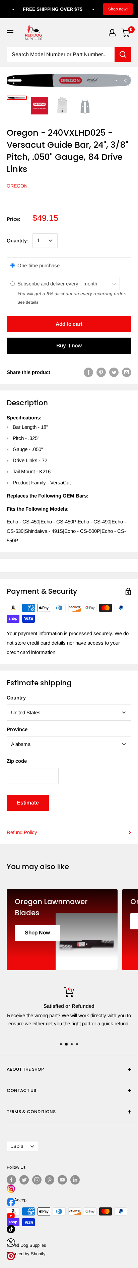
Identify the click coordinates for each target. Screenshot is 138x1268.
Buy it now (69, 345)
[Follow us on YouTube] (62, 1180)
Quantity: (17, 240)
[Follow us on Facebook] (11, 1180)
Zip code (17, 761)
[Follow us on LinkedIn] (75, 1180)
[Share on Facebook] (88, 372)
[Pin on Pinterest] (101, 372)
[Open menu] (10, 32)
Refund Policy (22, 832)
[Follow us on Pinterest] (49, 1180)
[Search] (123, 54)
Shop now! (118, 9)
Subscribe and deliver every (48, 283)
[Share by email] (126, 372)
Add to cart (69, 324)
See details (27, 302)
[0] (126, 33)
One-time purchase (38, 265)
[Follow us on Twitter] (24, 1180)
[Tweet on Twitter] (114, 372)
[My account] (112, 32)
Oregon (17, 186)
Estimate (28, 803)
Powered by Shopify (26, 1253)
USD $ (16, 1146)
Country (16, 697)
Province (17, 729)
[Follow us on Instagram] (37, 1180)
